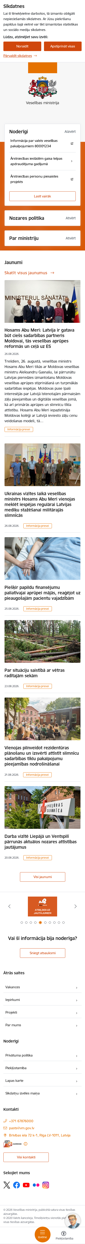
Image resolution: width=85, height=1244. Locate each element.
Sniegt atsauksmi (43, 953)
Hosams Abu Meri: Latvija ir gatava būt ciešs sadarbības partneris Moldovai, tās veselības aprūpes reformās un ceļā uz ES (39, 338)
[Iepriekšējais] (9, 906)
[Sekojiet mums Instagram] (45, 1185)
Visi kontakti (26, 1157)
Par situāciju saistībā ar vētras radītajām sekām (35, 673)
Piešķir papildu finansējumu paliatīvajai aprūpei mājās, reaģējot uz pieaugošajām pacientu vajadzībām (42, 593)
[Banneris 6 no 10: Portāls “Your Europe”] (42, 906)
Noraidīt (22, 46)
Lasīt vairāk (42, 196)
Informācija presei (18, 429)
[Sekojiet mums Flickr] (36, 1185)
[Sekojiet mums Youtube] (26, 1185)
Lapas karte (14, 1080)
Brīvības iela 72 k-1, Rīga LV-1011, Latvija (39, 1135)
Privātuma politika (19, 1055)
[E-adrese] (12, 1144)
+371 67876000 (21, 1121)
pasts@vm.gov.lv (21, 1128)
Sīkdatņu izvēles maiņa (22, 1093)
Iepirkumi (12, 1000)
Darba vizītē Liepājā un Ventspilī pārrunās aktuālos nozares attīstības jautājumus (41, 842)
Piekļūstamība (16, 1068)
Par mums (13, 1025)
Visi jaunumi (43, 877)
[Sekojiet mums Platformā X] (6, 1185)
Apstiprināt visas (62, 46)
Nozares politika (26, 218)
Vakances (12, 987)
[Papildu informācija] (25, 1144)
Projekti (11, 1012)
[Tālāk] (75, 906)
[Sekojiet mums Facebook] (16, 1185)
